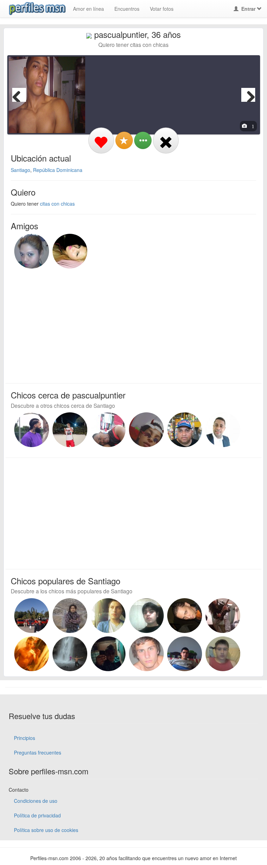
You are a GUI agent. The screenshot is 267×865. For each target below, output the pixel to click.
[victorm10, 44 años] (31, 615)
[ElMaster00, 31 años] (146, 615)
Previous (19, 95)
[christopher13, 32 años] (108, 653)
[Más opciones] (143, 140)
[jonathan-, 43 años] (69, 615)
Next (248, 95)
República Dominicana (57, 169)
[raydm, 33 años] (184, 615)
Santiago (20, 169)
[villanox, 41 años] (184, 653)
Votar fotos (161, 8)
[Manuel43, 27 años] (146, 429)
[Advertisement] (129, 324)
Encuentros (126, 8)
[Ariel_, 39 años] (222, 429)
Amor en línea (88, 8)
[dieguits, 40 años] (108, 615)
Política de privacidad (37, 815)
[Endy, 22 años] (69, 429)
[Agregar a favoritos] (124, 140)
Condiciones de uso (35, 800)
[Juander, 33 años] (31, 429)
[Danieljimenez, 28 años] (108, 429)
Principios (24, 737)
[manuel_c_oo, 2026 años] (184, 429)
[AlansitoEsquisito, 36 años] (31, 653)
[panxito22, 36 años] (69, 653)
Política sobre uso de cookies (46, 829)
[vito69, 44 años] (222, 615)
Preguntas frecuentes (37, 752)
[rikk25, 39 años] (222, 653)
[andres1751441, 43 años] (146, 653)
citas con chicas (57, 203)
